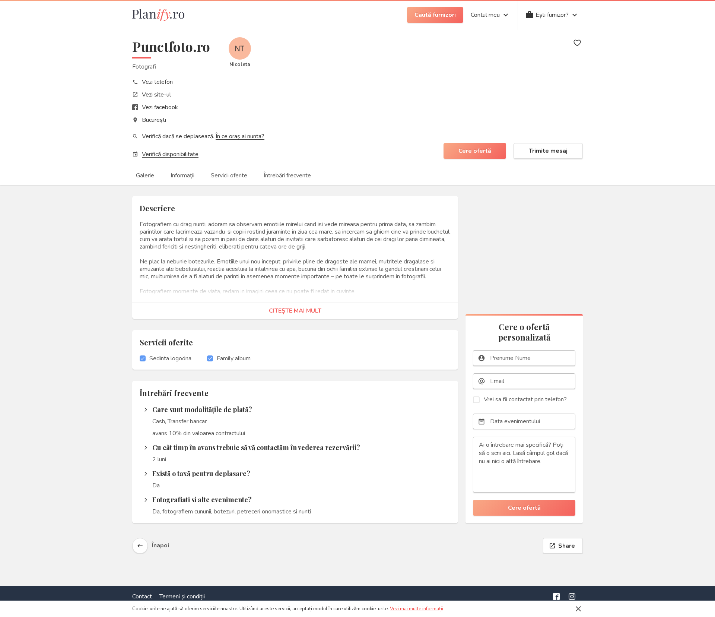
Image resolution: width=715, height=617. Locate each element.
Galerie (145, 175)
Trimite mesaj (548, 151)
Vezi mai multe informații (416, 608)
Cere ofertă (474, 151)
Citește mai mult (295, 311)
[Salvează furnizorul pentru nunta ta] (577, 42)
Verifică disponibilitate (170, 154)
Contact (142, 596)
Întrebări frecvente (287, 175)
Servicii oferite (229, 175)
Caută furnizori (435, 15)
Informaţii (182, 175)
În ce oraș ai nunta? (240, 136)
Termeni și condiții (182, 596)
